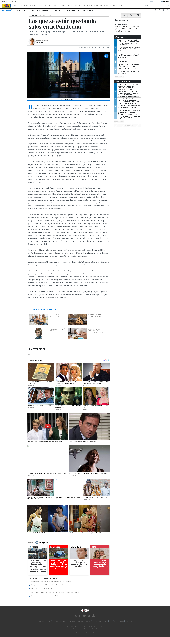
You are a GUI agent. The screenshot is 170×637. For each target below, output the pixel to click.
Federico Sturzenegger (39, 10)
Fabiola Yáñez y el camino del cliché (42, 589)
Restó (77, 6)
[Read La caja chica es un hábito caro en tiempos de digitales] (77, 329)
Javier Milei (21, 10)
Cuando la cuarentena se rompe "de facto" (45, 596)
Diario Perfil (41, 621)
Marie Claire (57, 621)
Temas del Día (7, 10)
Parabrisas (88, 621)
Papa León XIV (57, 10)
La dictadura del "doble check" (56, 315)
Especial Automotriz (95, 6)
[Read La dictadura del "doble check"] (39, 315)
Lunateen (121, 621)
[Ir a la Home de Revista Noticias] (6, 5)
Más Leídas (119, 37)
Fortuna (65, 621)
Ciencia (55, 6)
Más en (31, 542)
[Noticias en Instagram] (155, 10)
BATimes (129, 621)
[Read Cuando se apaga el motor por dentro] (77, 315)
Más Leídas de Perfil (123, 82)
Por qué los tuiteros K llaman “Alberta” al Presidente (48, 585)
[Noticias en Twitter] (163, 10)
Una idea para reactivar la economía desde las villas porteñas (51, 581)
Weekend (80, 621)
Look (104, 621)
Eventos (71, 6)
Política (16, 6)
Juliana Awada (88, 10)
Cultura (48, 6)
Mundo (41, 6)
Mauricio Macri (73, 10)
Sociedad (24, 6)
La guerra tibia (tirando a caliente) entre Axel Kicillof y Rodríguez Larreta (55, 592)
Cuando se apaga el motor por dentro (95, 315)
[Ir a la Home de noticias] (85, 610)
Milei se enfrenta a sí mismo (57, 330)
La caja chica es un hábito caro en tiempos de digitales (95, 330)
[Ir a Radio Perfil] (155, 1)
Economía (33, 6)
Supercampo (97, 621)
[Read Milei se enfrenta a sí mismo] (39, 329)
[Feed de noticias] (168, 10)
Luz (110, 621)
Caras (49, 621)
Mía (115, 621)
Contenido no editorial (113, 6)
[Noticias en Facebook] (159, 10)
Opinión (63, 6)
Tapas (83, 6)
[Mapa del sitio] (93, 615)
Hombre (72, 621)
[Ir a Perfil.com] (165, 1)
